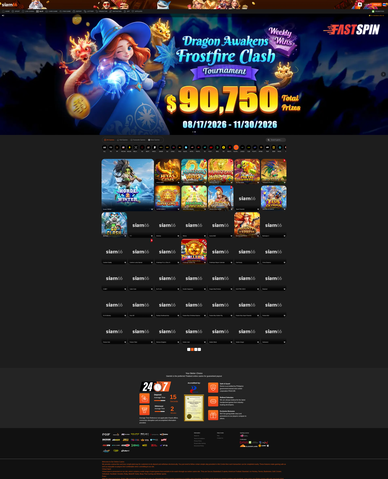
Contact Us (220, 438)
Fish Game (67, 11)
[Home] (9, 4)
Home (7, 11)
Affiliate (138, 11)
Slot (41, 11)
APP (128, 11)
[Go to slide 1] (192, 131)
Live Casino (29, 11)
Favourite (127, 180)
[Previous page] (188, 349)
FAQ (218, 435)
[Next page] (199, 349)
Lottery (90, 11)
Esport (79, 11)
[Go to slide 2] (195, 131)
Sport (17, 11)
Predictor (103, 11)
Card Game (53, 11)
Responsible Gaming (200, 443)
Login (366, 4)
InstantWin (117, 11)
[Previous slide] (4, 74)
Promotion (379, 11)
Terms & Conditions (199, 438)
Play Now (127, 185)
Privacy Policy (198, 441)
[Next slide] (383, 74)
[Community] (360, 5)
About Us (196, 435)
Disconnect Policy (199, 446)
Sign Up (376, 4)
